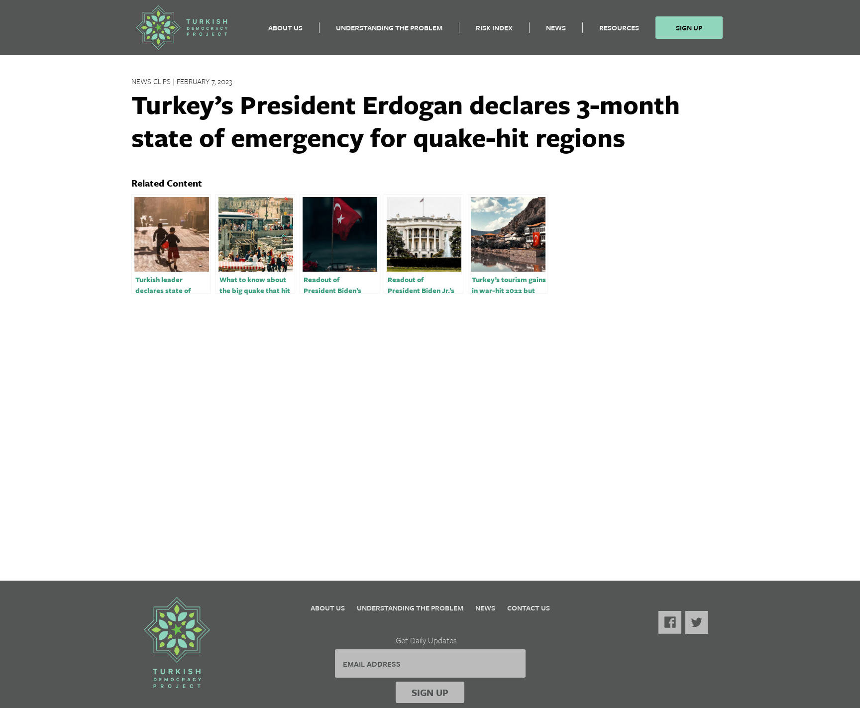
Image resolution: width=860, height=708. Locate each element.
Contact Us (528, 608)
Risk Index (494, 27)
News (556, 27)
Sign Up (689, 27)
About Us (285, 27)
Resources (619, 27)
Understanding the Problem (389, 27)
